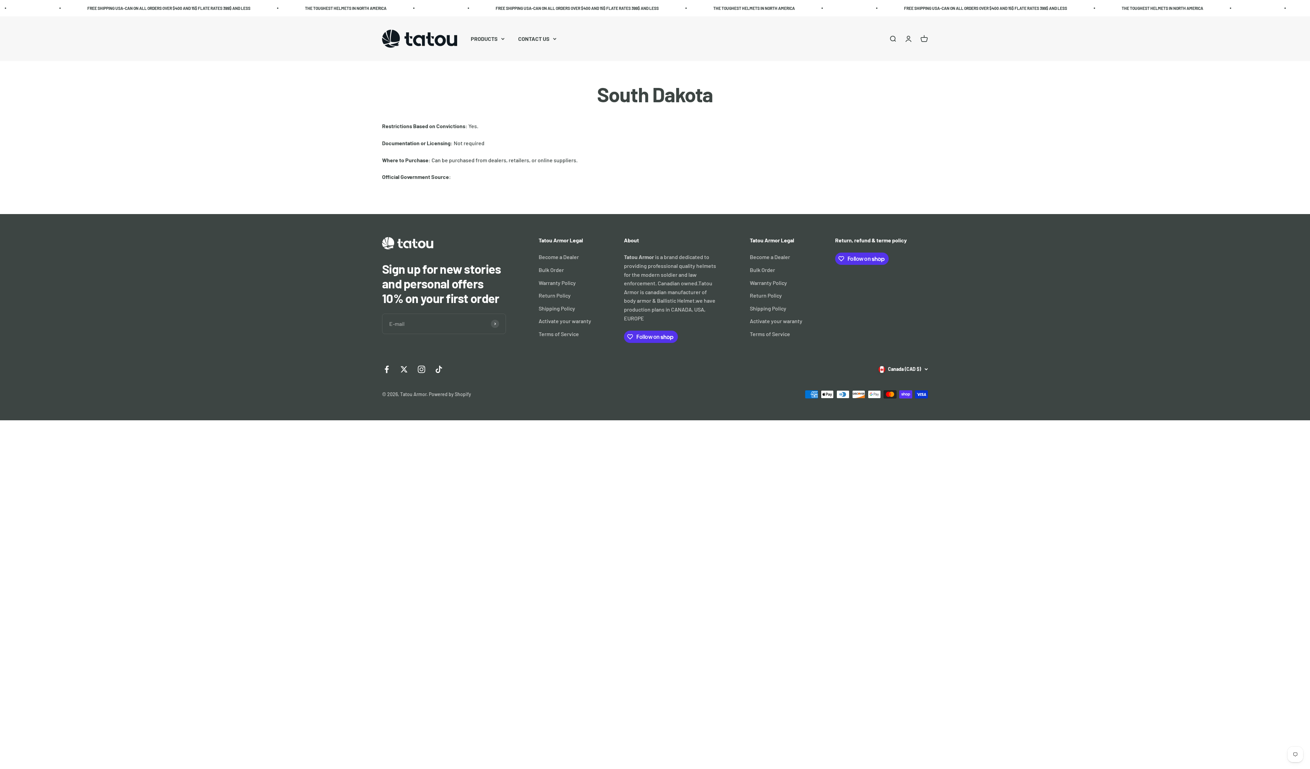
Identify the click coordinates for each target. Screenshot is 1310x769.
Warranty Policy (557, 283)
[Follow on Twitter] (404, 369)
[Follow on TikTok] (438, 369)
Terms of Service (559, 334)
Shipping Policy (557, 308)
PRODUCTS (484, 38)
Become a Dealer (559, 257)
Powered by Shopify (450, 394)
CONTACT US (534, 38)
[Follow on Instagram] (421, 369)
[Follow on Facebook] (386, 369)
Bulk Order (551, 270)
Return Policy (555, 295)
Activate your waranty (565, 321)
